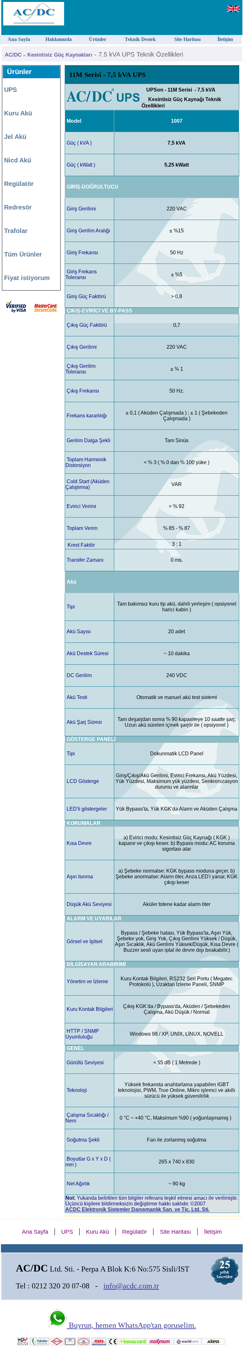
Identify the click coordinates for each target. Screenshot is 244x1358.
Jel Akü (15, 136)
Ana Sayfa (35, 1232)
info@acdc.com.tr (131, 1286)
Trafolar (16, 230)
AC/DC (13, 55)
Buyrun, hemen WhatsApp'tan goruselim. (131, 1325)
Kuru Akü (18, 113)
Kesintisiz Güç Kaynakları (59, 55)
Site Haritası (175, 1232)
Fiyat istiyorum (27, 277)
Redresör (18, 207)
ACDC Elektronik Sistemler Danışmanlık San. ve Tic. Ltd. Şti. (137, 1209)
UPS (10, 89)
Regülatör (19, 183)
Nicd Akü (17, 160)
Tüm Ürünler (23, 254)
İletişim (213, 1232)
